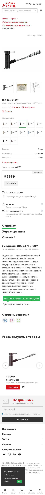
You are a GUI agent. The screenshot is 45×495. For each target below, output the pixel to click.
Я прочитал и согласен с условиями (22, 414)
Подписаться (22, 419)
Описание (9, 225)
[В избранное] (23, 387)
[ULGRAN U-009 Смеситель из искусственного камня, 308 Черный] (8, 87)
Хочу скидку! (37, 172)
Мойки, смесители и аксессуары (15, 22)
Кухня (13, 18)
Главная (5, 18)
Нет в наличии (11, 183)
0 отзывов (16, 107)
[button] (42, 204)
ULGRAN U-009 (12, 380)
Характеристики (13, 231)
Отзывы (8, 237)
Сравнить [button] (8, 111)
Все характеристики (9, 162)
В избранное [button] (29, 107)
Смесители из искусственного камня (16, 25)
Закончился (13, 387)
